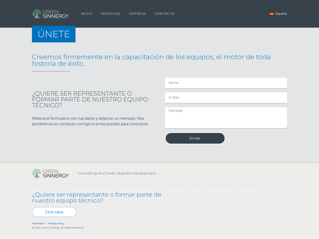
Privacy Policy (56, 223)
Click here (54, 212)
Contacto (165, 13)
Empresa (137, 13)
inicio (87, 13)
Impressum (38, 223)
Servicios (110, 13)
